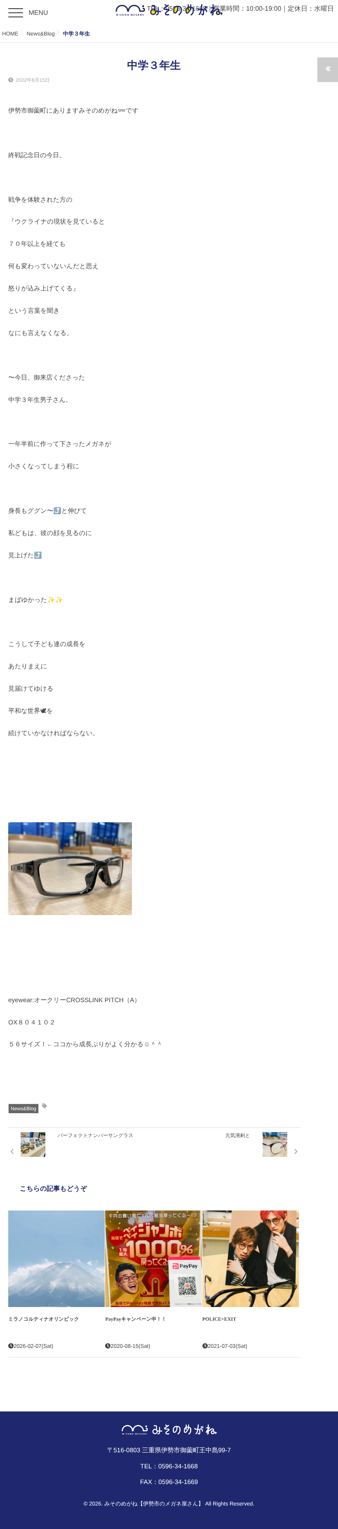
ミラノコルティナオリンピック (43, 1319)
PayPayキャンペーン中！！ (135, 1319)
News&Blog (23, 1108)
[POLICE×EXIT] (250, 1258)
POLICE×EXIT (219, 1319)
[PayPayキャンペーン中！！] (153, 1258)
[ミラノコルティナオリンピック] (56, 1258)
